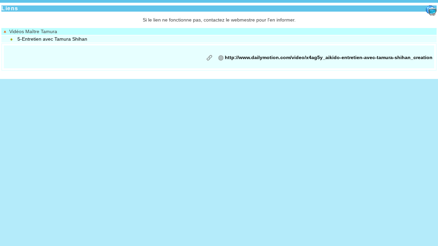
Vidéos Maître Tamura (32, 31)
